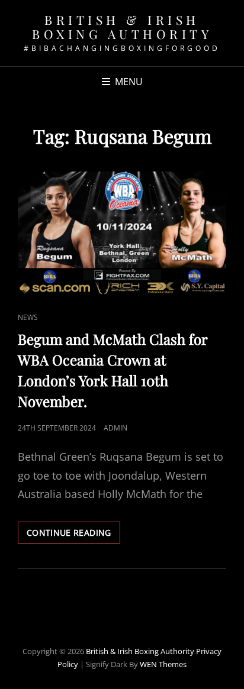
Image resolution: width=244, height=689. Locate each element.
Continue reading (73, 535)
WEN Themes (163, 664)
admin (115, 428)
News (28, 317)
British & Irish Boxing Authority (122, 26)
